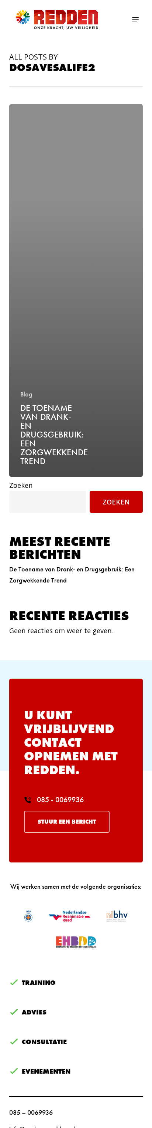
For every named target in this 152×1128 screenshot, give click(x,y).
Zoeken (20, 485)
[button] (135, 19)
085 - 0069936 (59, 799)
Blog (26, 394)
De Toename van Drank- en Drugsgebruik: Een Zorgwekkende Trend (72, 574)
